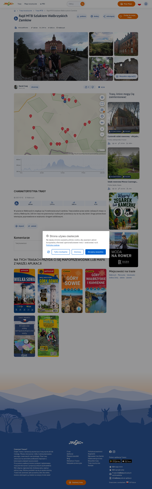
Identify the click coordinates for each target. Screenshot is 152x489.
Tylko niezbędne (60, 252)
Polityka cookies (53, 245)
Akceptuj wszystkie (95, 252)
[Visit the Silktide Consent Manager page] (48, 252)
